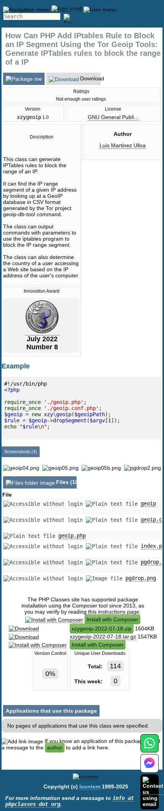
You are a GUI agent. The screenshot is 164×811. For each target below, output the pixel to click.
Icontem (89, 786)
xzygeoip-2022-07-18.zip (102, 628)
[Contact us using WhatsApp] (149, 747)
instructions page (118, 612)
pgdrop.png (140, 578)
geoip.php (72, 536)
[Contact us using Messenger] (149, 768)
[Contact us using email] (153, 791)
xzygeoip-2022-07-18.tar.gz (103, 636)
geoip (148, 503)
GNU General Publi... (113, 117)
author (55, 747)
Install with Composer (112, 619)
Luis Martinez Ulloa (123, 145)
